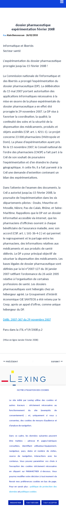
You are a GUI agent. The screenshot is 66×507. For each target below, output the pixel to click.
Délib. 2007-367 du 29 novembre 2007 (27, 319)
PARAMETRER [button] (15, 502)
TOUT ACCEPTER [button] (50, 502)
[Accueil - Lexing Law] (33, 379)
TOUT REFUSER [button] (32, 502)
